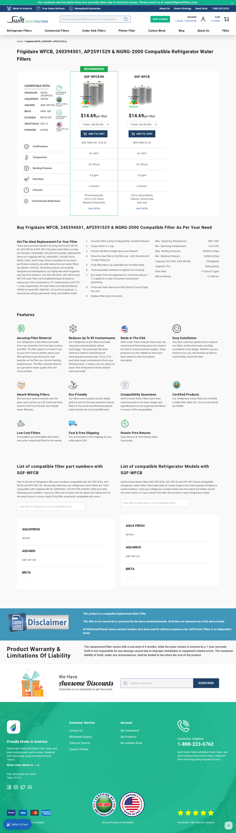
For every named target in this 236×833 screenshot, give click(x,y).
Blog (181, 30)
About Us (164, 8)
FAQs (225, 30)
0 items (215, 21)
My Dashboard (130, 730)
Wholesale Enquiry (80, 736)
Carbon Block (157, 30)
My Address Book (131, 743)
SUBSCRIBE (206, 683)
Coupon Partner (78, 749)
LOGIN (179, 21)
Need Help (202, 8)
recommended (94, 69)
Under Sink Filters (94, 30)
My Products (128, 736)
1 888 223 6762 (220, 8)
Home (20, 41)
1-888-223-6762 (195, 744)
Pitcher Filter (127, 30)
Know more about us (20, 765)
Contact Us (76, 730)
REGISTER (191, 21)
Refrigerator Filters (19, 30)
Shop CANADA (160, 19)
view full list (94, 208)
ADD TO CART (96, 133)
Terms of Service (79, 743)
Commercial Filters (57, 30)
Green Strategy (182, 8)
